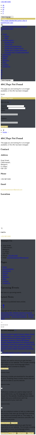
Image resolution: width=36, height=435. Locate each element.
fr (3, 11)
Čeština (18, 340)
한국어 (33, 344)
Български (4, 340)
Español (15, 334)
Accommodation (8, 269)
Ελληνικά (4, 336)
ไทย (15, 344)
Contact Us (6, 283)
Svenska (3, 349)
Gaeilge (23, 336)
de (3, 5)
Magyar (26, 340)
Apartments (7, 271)
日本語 (28, 344)
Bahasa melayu (21, 338)
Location (6, 281)
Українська (21, 344)
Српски (9, 349)
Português (4, 347)
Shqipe (14, 349)
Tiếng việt (16, 347)
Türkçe (11, 344)
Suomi (18, 336)
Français (21, 334)
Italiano (27, 334)
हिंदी (23, 340)
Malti (29, 338)
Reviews (5, 273)
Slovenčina (30, 349)
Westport (6, 277)
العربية (13, 336)
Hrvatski (4, 342)
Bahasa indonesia (13, 342)
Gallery (5, 275)
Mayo (4, 279)
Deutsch (3, 334)
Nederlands (5, 344)
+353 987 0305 (6, 2)
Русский (23, 347)
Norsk (32, 342)
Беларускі (12, 340)
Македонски (11, 338)
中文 (2, 351)
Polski (10, 347)
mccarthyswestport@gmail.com (11, 190)
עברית (21, 342)
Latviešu (4, 338)
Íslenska (26, 342)
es (3, 9)
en (3, 7)
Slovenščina (21, 349)
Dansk (32, 334)
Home (5, 267)
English (9, 334)
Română (29, 347)
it (3, 13)
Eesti (9, 336)
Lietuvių (28, 336)
